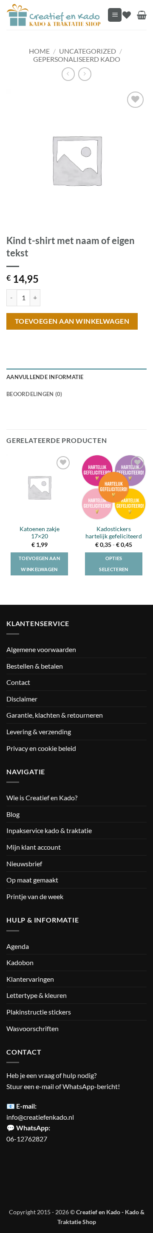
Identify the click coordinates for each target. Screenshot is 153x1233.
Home (39, 51)
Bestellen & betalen (34, 666)
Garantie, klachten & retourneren (54, 715)
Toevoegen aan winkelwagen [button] (39, 563)
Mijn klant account (33, 847)
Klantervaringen (30, 979)
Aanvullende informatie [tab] (45, 377)
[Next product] (68, 73)
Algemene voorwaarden (41, 649)
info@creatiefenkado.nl (40, 1117)
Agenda (17, 946)
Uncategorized (87, 51)
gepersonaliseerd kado (76, 59)
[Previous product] (84, 73)
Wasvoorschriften (32, 1028)
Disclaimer (21, 699)
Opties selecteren (113, 563)
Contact (18, 682)
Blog (13, 814)
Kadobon (20, 962)
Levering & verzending (38, 731)
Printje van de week (34, 896)
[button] (115, 15)
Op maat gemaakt (32, 880)
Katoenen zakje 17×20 (40, 533)
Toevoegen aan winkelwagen (72, 321)
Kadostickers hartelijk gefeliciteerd (113, 533)
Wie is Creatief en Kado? (41, 797)
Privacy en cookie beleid (41, 748)
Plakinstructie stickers (38, 1012)
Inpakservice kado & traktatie (49, 830)
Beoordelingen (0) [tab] (34, 394)
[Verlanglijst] (126, 15)
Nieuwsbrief (24, 863)
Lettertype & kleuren (36, 995)
